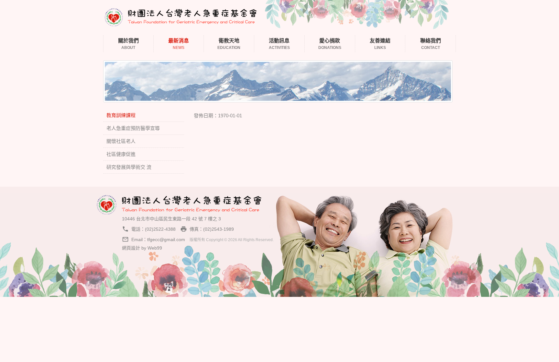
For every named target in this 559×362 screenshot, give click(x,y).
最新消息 (178, 44)
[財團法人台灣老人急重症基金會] (180, 16)
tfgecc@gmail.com (166, 239)
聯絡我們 (430, 44)
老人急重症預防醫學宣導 (133, 128)
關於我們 (128, 44)
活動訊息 (279, 44)
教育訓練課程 (121, 115)
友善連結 (380, 44)
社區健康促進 (121, 154)
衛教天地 (228, 44)
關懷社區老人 (121, 141)
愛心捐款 (329, 44)
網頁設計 (131, 248)
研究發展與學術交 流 (128, 167)
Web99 (155, 248)
